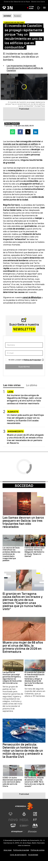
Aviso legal (8, 850)
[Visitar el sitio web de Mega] (24, 820)
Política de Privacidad (32, 360)
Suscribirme (24, 366)
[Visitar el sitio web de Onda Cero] (13, 826)
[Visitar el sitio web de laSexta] (24, 814)
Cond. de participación (18, 855)
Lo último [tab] (31, 385)
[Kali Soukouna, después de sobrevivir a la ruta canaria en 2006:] (35, 770)
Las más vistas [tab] (11, 385)
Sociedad (24, 485)
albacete (13, 412)
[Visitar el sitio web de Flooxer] (32, 831)
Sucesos (17, 16)
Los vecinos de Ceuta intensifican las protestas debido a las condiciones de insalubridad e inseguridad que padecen (11, 554)
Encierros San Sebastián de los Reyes (17, 2)
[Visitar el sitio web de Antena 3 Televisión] (13, 814)
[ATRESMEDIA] (24, 806)
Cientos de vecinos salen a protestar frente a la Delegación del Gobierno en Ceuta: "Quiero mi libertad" (35, 552)
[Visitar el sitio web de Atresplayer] (18, 831)
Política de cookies (38, 850)
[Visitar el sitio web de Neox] (35, 814)
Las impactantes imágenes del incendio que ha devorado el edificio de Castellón (25, 68)
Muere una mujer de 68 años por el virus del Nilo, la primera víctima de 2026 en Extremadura (23, 647)
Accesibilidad (33, 855)
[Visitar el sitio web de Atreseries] (35, 820)
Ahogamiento (15, 431)
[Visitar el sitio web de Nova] (13, 820)
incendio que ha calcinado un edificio (20, 144)
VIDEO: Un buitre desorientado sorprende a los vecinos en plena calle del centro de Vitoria (12, 782)
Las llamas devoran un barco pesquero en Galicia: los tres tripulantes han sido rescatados (23, 522)
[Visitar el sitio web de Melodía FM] (35, 826)
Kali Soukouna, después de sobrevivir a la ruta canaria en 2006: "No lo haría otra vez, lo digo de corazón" (34, 782)
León (10, 392)
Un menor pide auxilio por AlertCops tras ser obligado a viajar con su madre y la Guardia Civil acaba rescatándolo (25, 419)
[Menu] (45, 8)
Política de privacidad (21, 850)
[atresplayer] (39, 8)
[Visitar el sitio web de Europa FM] (24, 826)
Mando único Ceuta (38, 2)
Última (31, 7)
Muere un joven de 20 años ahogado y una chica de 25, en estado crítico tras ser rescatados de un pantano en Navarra (25, 438)
